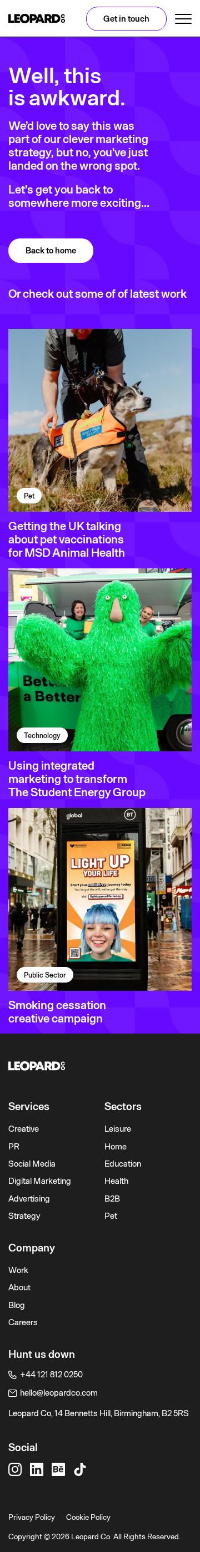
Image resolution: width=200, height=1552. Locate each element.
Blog (16, 1305)
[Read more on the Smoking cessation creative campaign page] (100, 899)
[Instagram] (15, 1469)
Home (115, 1147)
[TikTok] (80, 1469)
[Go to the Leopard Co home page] (100, 1066)
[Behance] (58, 1469)
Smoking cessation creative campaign (57, 1012)
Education (122, 1164)
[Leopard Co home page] (36, 18)
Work (18, 1270)
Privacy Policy (31, 1517)
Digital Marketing (39, 1181)
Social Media (32, 1164)
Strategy (24, 1216)
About (19, 1288)
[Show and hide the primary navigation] (183, 19)
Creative (23, 1129)
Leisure (117, 1129)
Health (116, 1181)
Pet (110, 1216)
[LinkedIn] (36, 1469)
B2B (112, 1199)
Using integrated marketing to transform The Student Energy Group (77, 779)
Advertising (29, 1199)
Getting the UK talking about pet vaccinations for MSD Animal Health (66, 539)
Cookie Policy (88, 1517)
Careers (23, 1322)
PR (13, 1147)
